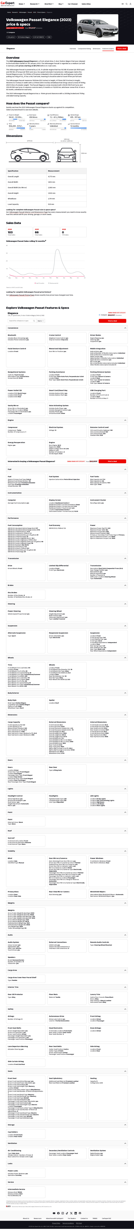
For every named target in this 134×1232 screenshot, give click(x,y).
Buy (60, 4)
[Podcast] (80, 1213)
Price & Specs (41, 12)
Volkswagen (22, 12)
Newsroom (37, 1218)
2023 (34, 12)
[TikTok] (67, 1213)
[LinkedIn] (75, 1213)
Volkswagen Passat (21, 61)
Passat (30, 12)
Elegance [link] (49, 12)
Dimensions (96, 48)
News (21, 4)
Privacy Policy (56, 1223)
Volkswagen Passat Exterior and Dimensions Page (28, 212)
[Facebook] (58, 1213)
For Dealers (72, 1218)
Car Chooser (73, 4)
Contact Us (84, 1218)
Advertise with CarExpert (54, 1218)
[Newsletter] (123, 4)
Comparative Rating (84, 48)
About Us (26, 1218)
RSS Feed (79, 1223)
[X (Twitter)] (71, 1213)
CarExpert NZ (106, 1218)
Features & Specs (108, 48)
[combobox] (20, 321)
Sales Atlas (86, 4)
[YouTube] (54, 1213)
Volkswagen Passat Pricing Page (21, 295)
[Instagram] (63, 1213)
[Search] (127, 4)
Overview (73, 48)
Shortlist (48, 4)
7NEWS (95, 1218)
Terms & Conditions (68, 1223)
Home (9, 12)
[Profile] (130, 4)
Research (34, 4)
